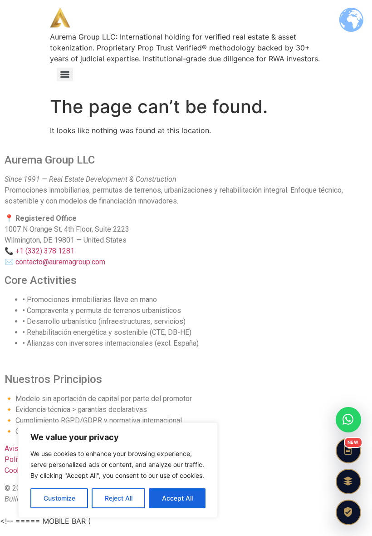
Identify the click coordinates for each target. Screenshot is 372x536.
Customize (59, 498)
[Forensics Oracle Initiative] (348, 481)
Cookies (18, 470)
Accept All (177, 498)
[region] (118, 470)
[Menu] (65, 74)
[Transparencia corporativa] (348, 512)
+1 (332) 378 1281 (44, 251)
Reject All (118, 498)
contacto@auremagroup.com (60, 262)
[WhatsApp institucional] (348, 419)
